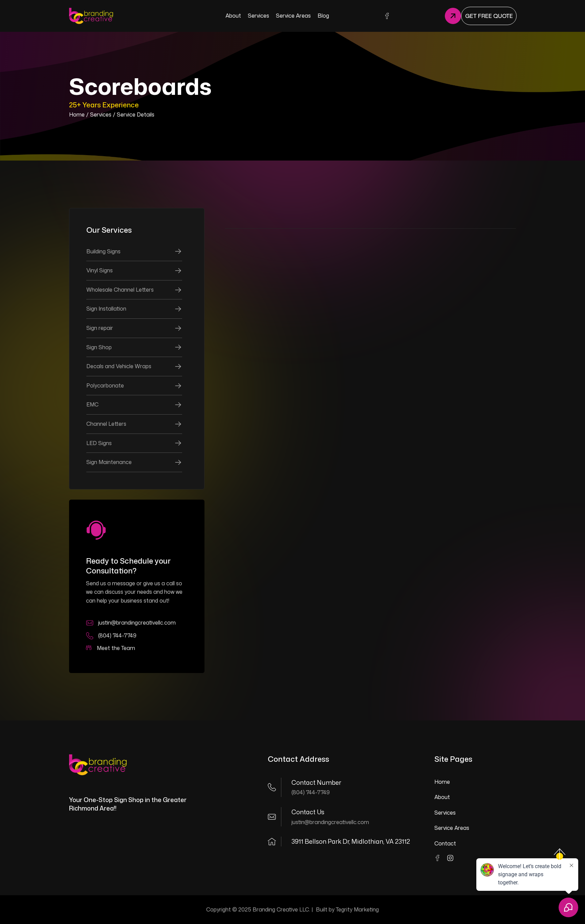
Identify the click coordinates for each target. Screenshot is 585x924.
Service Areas (451, 828)
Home (77, 114)
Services (100, 114)
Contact (445, 843)
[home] (91, 16)
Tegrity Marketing (357, 909)
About (442, 797)
